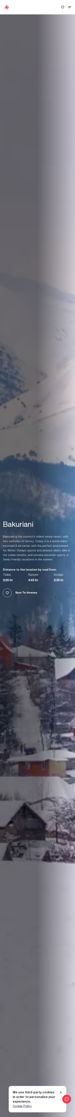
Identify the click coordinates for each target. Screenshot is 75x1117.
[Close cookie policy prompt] (60, 1092)
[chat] (66, 1099)
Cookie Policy (22, 1106)
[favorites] (62, 7)
